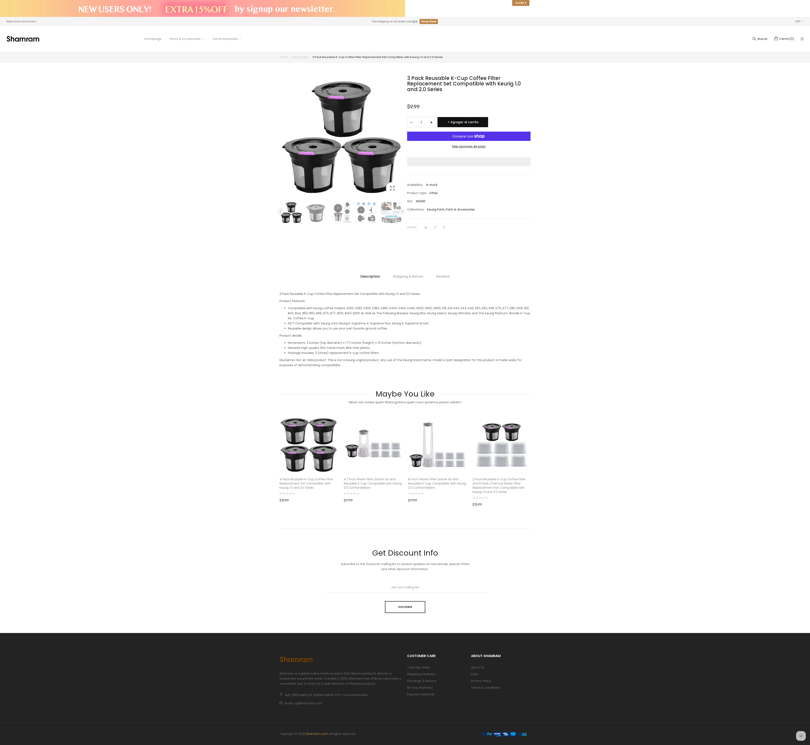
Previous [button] (280, 211)
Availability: (415, 185)
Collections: (415, 209)
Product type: (417, 193)
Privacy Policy (481, 681)
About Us (477, 667)
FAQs (474, 674)
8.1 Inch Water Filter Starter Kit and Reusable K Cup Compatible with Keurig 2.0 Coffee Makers (437, 483)
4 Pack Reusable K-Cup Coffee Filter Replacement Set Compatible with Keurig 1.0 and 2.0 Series (306, 483)
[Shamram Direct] (23, 39)
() (786, 39)
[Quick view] (336, 466)
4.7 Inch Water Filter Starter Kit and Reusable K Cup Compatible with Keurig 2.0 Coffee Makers (373, 483)
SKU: (410, 201)
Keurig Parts (435, 209)
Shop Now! (428, 21)
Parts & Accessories (460, 209)
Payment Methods (420, 694)
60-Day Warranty (420, 688)
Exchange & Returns (422, 681)
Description (370, 276)
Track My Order (418, 667)
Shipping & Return (408, 276)
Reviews (443, 276)
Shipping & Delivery (421, 674)
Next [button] (402, 211)
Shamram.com (317, 734)
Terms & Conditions (485, 688)
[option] (291, 212)
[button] (469, 161)
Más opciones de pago (469, 146)
